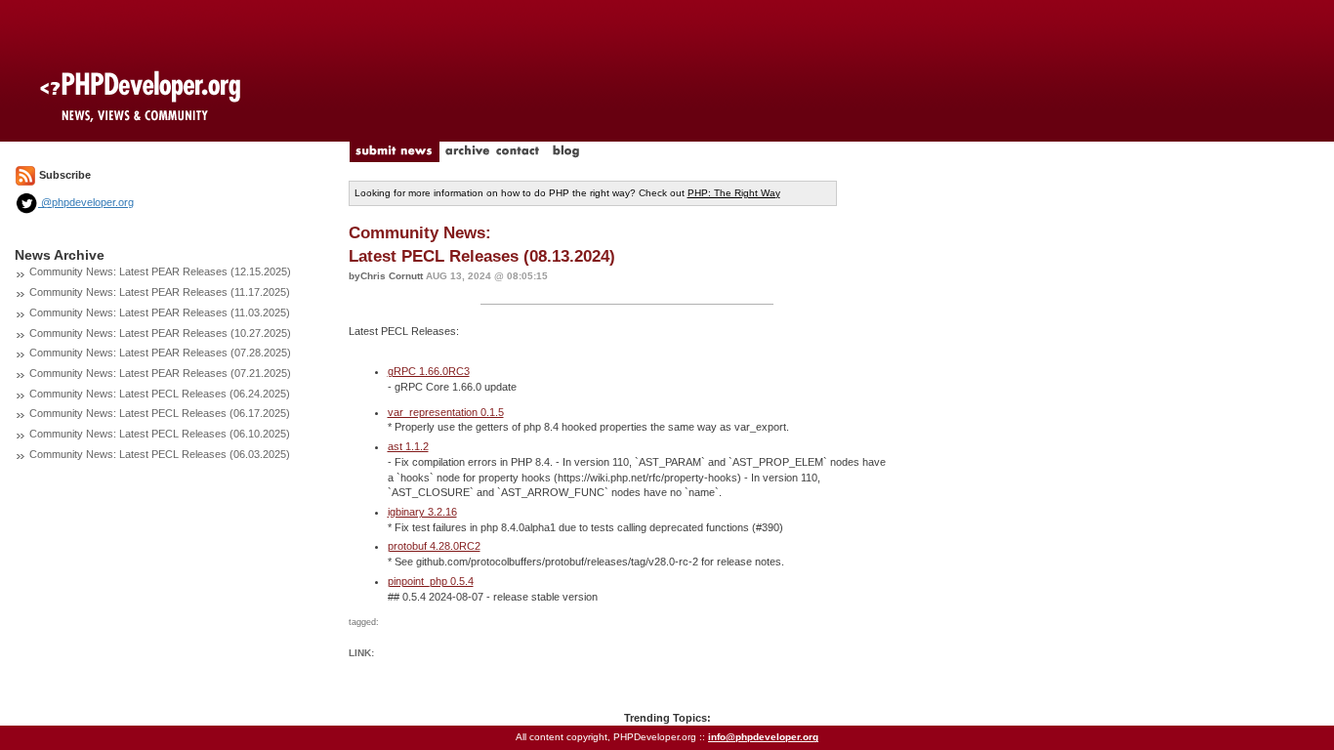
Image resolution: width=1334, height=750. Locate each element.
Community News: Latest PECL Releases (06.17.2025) (159, 413)
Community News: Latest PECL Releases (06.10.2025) (159, 433)
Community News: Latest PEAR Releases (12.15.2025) (160, 271)
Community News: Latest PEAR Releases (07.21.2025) (160, 373)
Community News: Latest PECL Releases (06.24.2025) (159, 393)
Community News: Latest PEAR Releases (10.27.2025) (160, 333)
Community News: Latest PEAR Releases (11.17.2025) (159, 292)
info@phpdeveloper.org (763, 736)
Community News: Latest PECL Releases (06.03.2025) (159, 454)
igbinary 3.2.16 (422, 512)
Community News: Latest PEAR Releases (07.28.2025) (160, 352)
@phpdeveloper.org (86, 202)
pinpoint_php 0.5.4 (431, 581)
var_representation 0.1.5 (446, 412)
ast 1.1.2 (408, 446)
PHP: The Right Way (734, 193)
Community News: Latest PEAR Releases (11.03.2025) (159, 312)
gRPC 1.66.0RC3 (429, 371)
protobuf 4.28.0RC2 (434, 546)
